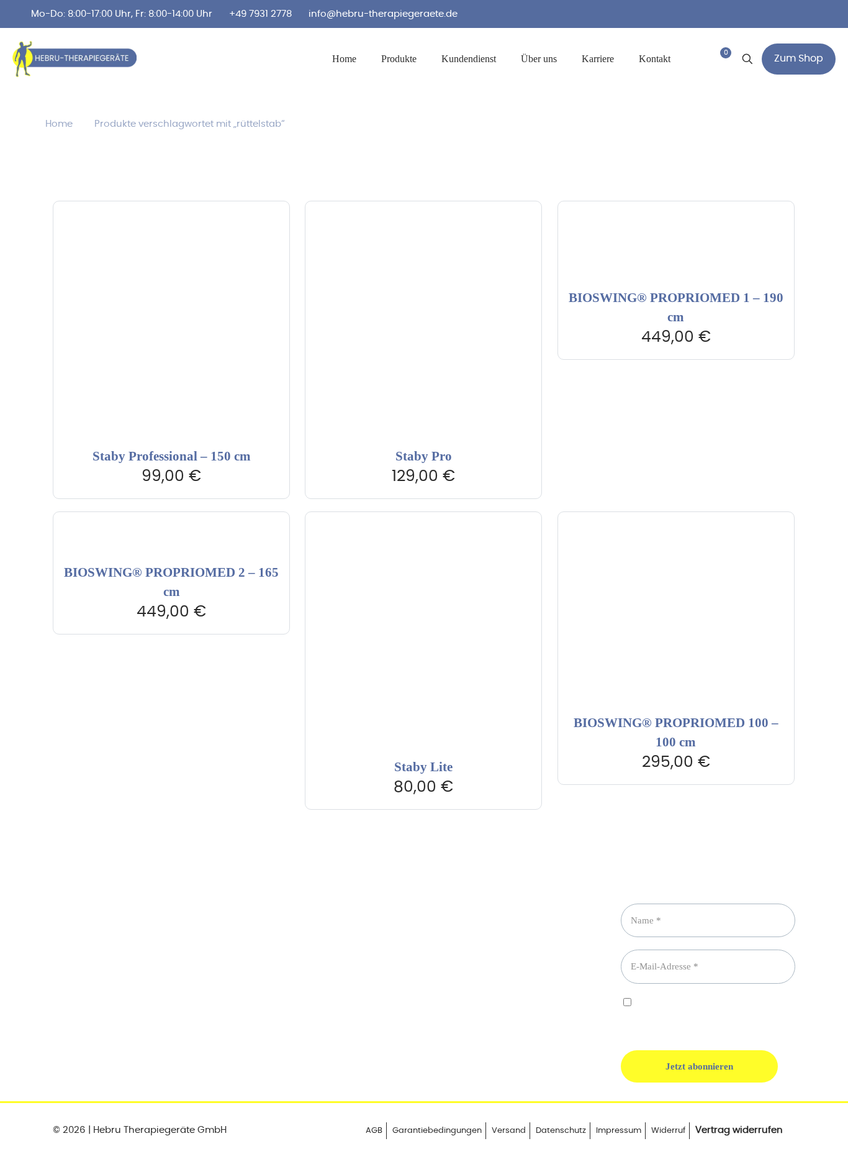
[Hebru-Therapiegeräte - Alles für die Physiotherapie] (74, 59)
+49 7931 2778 (260, 14)
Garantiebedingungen (437, 1131)
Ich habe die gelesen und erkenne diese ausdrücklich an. (702, 1013)
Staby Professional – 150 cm (171, 456)
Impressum (618, 1131)
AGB (374, 1131)
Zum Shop (798, 58)
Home (59, 124)
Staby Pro (423, 456)
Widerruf (668, 1131)
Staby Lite (423, 766)
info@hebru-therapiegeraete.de (383, 14)
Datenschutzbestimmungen (677, 1013)
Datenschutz (561, 1131)
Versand (509, 1131)
